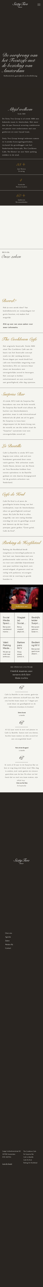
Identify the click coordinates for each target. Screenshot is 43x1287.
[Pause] (2, 609)
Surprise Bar (14, 394)
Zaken (7, 941)
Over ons (8, 933)
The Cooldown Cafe (20, 339)
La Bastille (12, 446)
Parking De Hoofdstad (30, 1163)
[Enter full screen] (39, 609)
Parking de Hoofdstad (22, 542)
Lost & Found (7, 1164)
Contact (8, 948)
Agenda (8, 937)
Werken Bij (9, 944)
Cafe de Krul (14, 494)
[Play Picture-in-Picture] (36, 609)
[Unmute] (6, 609)
